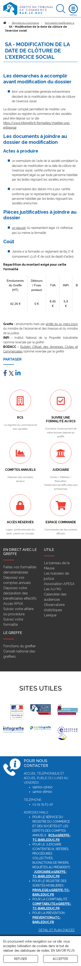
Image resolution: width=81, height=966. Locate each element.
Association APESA (59, 584)
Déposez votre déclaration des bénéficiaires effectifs (20, 593)
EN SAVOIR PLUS (63, 950)
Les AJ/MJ (52, 589)
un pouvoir (19, 228)
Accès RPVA (13, 604)
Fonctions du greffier (19, 646)
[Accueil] (4, 22)
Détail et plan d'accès (57, 930)
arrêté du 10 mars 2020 (62, 324)
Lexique (50, 615)
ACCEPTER (60, 959)
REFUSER (20, 959)
